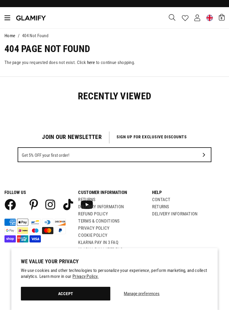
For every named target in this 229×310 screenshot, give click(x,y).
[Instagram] (50, 204)
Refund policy (93, 214)
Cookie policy (92, 235)
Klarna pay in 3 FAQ (98, 242)
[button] (222, 17)
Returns (86, 199)
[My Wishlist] (185, 18)
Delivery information (175, 214)
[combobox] (172, 18)
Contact (161, 199)
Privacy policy (93, 228)
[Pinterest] (34, 204)
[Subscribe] (203, 154)
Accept (65, 293)
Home (9, 35)
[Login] (197, 18)
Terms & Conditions (99, 221)
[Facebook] (9, 204)
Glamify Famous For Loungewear (31, 18)
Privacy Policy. (85, 276)
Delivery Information (101, 206)
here (91, 62)
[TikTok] (68, 204)
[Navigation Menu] (7, 18)
